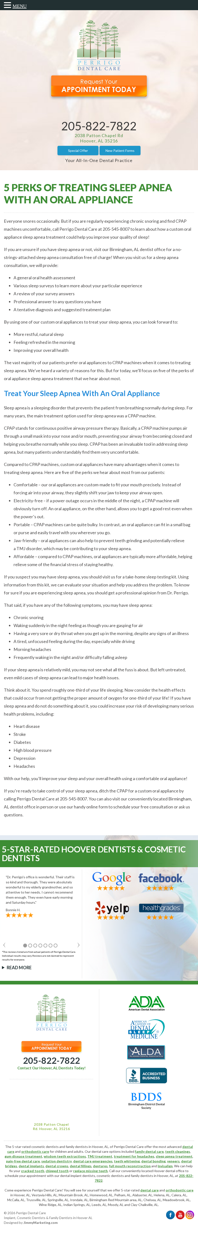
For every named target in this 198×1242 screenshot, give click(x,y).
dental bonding (153, 1161)
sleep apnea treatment (174, 1156)
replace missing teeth (90, 1171)
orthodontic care (35, 1151)
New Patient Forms (120, 150)
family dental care (149, 1151)
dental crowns (56, 1166)
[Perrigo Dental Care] (99, 69)
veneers (173, 1161)
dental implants (31, 1166)
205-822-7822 (99, 126)
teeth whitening (127, 1161)
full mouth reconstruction (130, 1166)
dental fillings (81, 1166)
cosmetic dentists (110, 1176)
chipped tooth (57, 1171)
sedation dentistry (56, 1161)
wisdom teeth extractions (65, 1156)
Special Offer (78, 150)
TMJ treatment (99, 1156)
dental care (149, 1190)
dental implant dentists (77, 1176)
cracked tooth (32, 1171)
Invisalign (165, 1166)
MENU (20, 6)
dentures (100, 1166)
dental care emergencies (93, 1161)
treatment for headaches (134, 1156)
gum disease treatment (23, 1156)
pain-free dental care (23, 1161)
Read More (19, 967)
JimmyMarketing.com (40, 1222)
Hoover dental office (169, 1171)
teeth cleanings (177, 1151)
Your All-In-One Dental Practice (99, 160)
